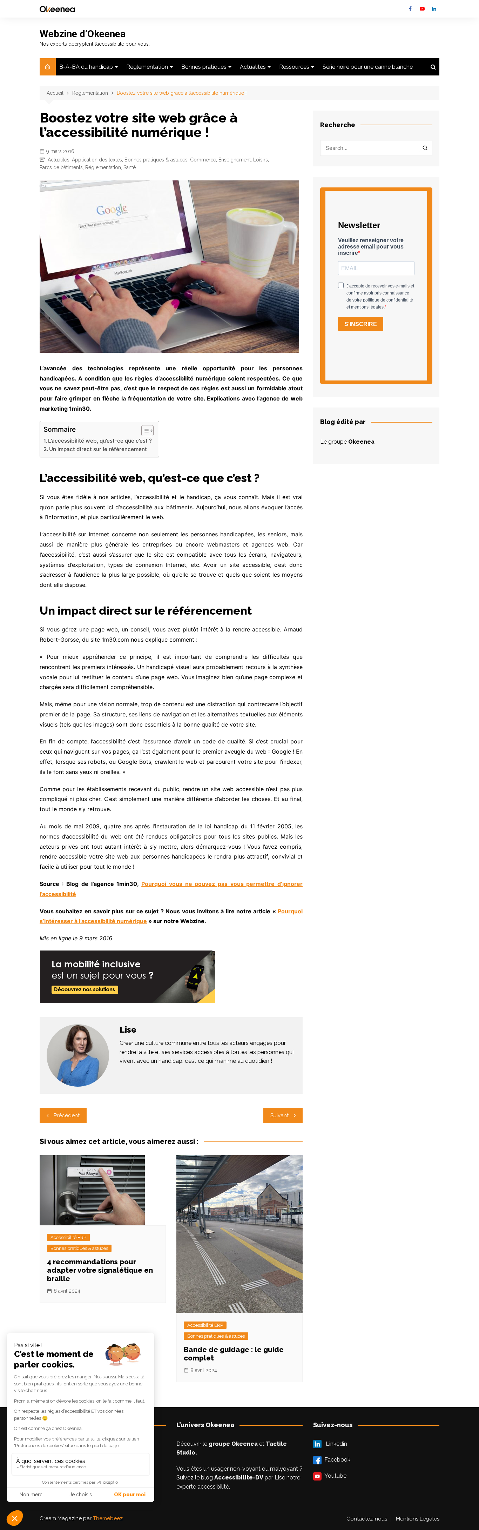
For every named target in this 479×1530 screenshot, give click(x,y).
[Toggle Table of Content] (144, 431)
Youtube (422, 9)
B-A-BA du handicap (86, 67)
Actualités (253, 67)
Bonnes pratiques (204, 67)
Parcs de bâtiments (61, 167)
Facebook (410, 9)
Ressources (294, 67)
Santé (129, 167)
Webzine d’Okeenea (83, 34)
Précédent (67, 1115)
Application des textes (97, 160)
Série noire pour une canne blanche (368, 67)
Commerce (203, 160)
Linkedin (434, 9)
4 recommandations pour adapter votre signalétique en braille (100, 1270)
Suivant (279, 1115)
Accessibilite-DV (238, 1477)
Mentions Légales (417, 1519)
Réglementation (147, 67)
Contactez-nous (366, 1519)
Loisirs (260, 160)
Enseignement (234, 160)
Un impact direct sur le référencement (98, 449)
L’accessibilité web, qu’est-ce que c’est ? (100, 440)
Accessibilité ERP (68, 1237)
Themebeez (108, 1518)
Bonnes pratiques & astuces (156, 160)
